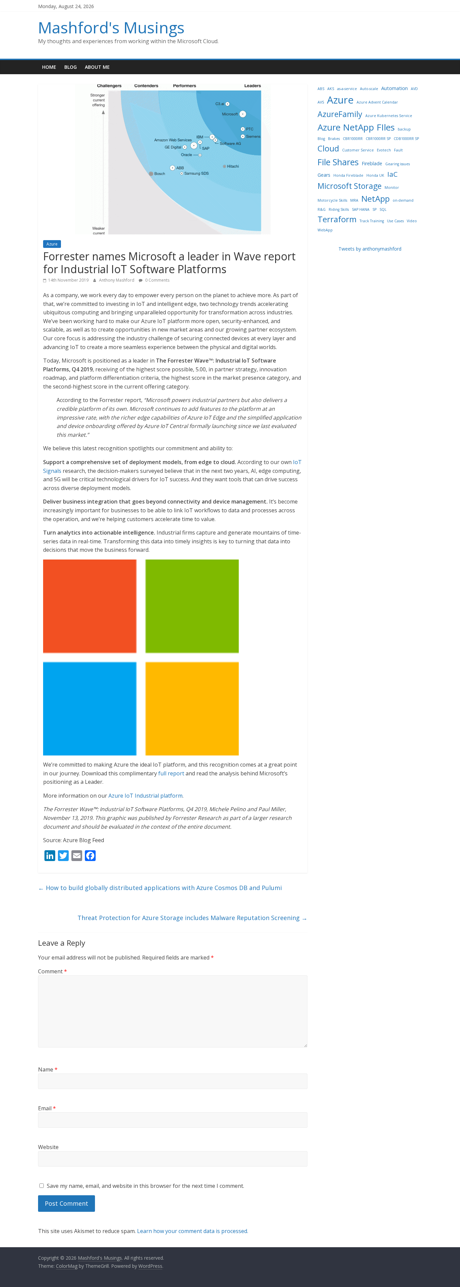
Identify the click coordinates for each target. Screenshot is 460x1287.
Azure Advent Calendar (377, 102)
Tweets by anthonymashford (369, 249)
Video (412, 221)
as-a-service (347, 88)
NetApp (375, 198)
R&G (322, 209)
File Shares (338, 162)
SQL (383, 209)
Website (48, 1147)
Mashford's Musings (111, 27)
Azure (52, 244)
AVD (414, 88)
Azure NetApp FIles (356, 127)
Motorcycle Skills (332, 200)
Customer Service (358, 150)
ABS (321, 88)
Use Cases (395, 221)
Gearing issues (397, 164)
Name (48, 1069)
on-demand (403, 200)
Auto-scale (369, 88)
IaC (392, 174)
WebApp (325, 230)
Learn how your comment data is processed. (192, 1231)
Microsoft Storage (350, 185)
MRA (354, 200)
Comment (52, 971)
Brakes (334, 138)
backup (404, 129)
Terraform (337, 219)
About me (97, 67)
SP (374, 209)
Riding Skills (339, 209)
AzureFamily (340, 114)
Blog (70, 67)
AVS (321, 102)
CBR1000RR (353, 138)
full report (171, 773)
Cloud (328, 148)
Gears (324, 175)
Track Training (372, 221)
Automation (394, 88)
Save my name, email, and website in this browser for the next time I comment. (145, 1186)
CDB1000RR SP (406, 138)
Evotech (384, 150)
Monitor (392, 187)
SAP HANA (360, 209)
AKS (330, 88)
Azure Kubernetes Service (388, 115)
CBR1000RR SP (378, 138)
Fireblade (372, 163)
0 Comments (156, 280)
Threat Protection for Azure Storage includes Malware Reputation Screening (192, 918)
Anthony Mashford (117, 280)
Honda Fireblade (348, 175)
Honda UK (375, 175)
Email (47, 1108)
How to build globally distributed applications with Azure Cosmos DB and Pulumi (160, 888)
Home (49, 67)
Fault (398, 150)
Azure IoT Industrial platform (145, 795)
